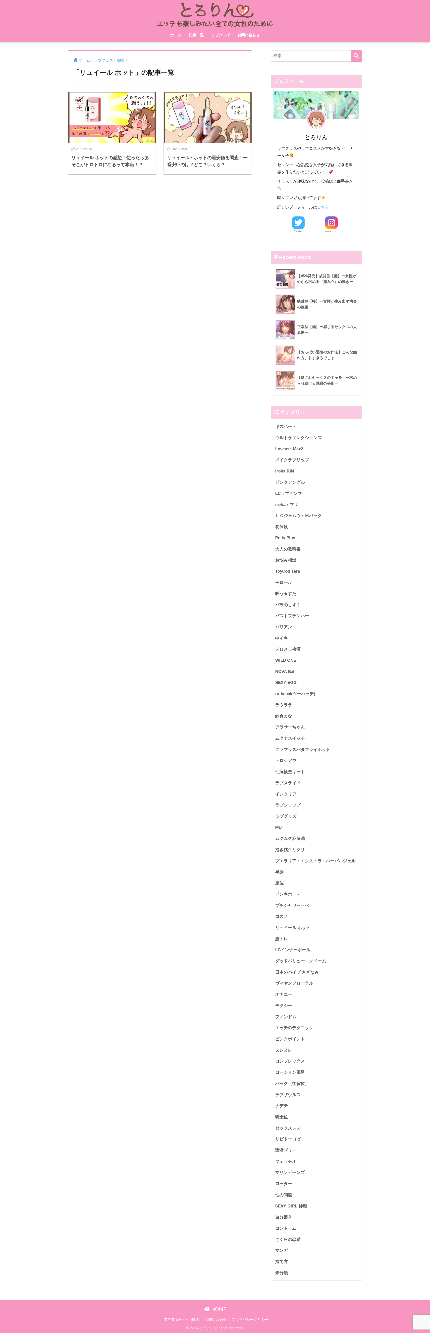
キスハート (285, 426)
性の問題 (283, 1195)
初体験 (281, 527)
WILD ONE (285, 660)
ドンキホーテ (288, 894)
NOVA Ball (285, 671)
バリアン (283, 627)
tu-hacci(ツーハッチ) (295, 693)
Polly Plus (285, 537)
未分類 (281, 1272)
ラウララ (283, 705)
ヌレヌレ (283, 1050)
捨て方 (281, 1261)
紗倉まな (283, 716)
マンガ (281, 1250)
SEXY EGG (286, 682)
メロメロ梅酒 (288, 649)
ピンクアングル (290, 482)
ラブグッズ (220, 35)
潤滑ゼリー (285, 1150)
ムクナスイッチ (290, 738)
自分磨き (283, 1217)
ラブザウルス (288, 1094)
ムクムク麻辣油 (290, 838)
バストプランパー (292, 615)
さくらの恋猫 (288, 1239)
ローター (283, 1183)
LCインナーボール (292, 949)
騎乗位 (281, 1117)
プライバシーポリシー (250, 1320)
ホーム (175, 35)
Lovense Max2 (289, 449)
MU (278, 827)
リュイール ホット (292, 927)
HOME (218, 1309)
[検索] (356, 56)
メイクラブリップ (292, 460)
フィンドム (285, 1016)
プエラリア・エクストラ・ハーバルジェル (315, 861)
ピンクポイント (290, 1039)
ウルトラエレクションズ (298, 437)
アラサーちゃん (290, 727)
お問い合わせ (248, 35)
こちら (323, 207)
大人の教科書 (288, 549)
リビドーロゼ (288, 1139)
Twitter (298, 231)
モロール (283, 582)
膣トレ (281, 938)
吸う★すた (285, 593)
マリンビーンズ (290, 1172)
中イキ (281, 638)
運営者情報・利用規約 (182, 1320)
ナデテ (281, 1105)
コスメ (281, 916)
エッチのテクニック (294, 1027)
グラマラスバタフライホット (302, 749)
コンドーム (285, 1228)
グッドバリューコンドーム (300, 961)
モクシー (283, 1005)
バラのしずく (288, 604)
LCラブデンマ (288, 493)
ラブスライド (288, 783)
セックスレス (288, 1128)
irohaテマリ (286, 504)
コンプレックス (290, 1061)
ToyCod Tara (287, 571)
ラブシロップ (288, 805)
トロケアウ (285, 760)
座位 (279, 883)
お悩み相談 (285, 560)
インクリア (285, 794)
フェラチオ (285, 1161)
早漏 (279, 871)
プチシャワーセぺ (292, 905)
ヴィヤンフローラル (294, 983)
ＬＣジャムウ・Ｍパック (298, 515)
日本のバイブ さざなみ (297, 972)
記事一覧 (196, 35)
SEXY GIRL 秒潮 (291, 1206)
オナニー (283, 994)
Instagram (331, 231)
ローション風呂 (290, 1072)
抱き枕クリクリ (290, 849)
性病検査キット (290, 771)
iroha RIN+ (285, 471)
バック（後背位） (292, 1083)
